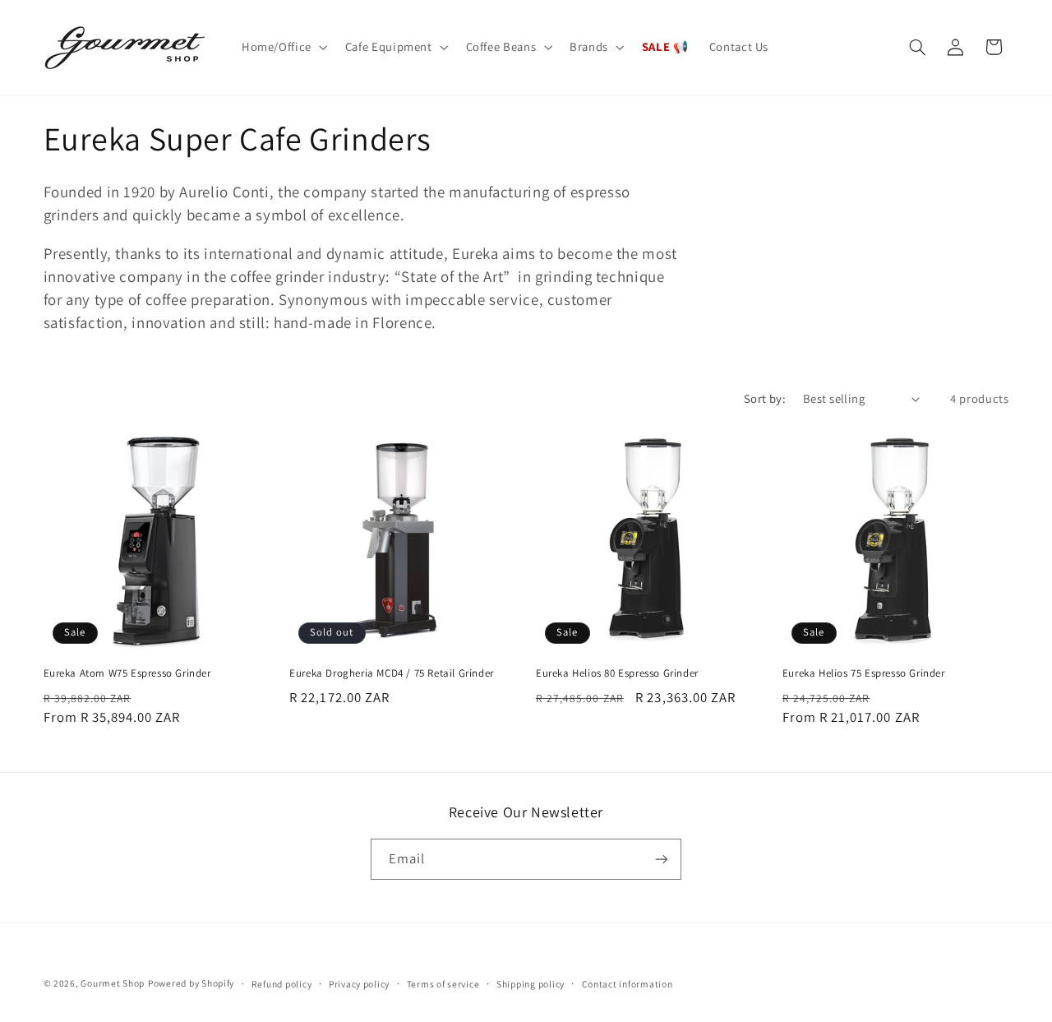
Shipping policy (530, 984)
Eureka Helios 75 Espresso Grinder (863, 673)
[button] (283, 47)
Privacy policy (359, 984)
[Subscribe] (662, 859)
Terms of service (443, 984)
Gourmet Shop (113, 983)
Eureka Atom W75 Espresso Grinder (127, 673)
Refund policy (281, 984)
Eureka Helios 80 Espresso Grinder (617, 673)
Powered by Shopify (191, 983)
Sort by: (765, 398)
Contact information (627, 984)
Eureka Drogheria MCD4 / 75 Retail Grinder (391, 673)
